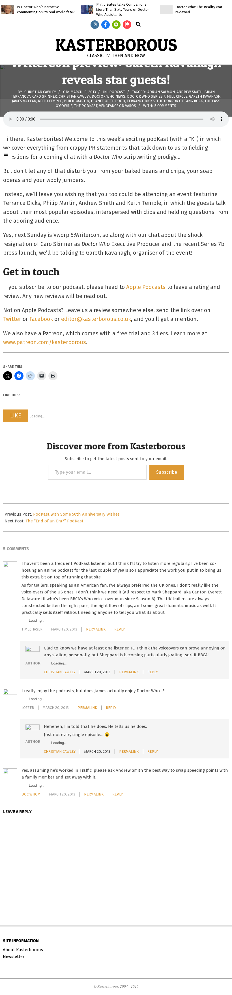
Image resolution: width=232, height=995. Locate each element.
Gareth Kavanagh (204, 96)
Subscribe (166, 472)
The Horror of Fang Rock (179, 101)
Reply (119, 629)
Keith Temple (50, 101)
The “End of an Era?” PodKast (54, 521)
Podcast (117, 91)
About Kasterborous (23, 949)
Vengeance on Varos (117, 106)
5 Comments (165, 106)
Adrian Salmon (161, 91)
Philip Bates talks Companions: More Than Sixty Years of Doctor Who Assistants (122, 9)
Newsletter (13, 956)
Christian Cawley (74, 96)
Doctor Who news (108, 96)
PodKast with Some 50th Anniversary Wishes (76, 514)
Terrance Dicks (141, 101)
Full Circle (177, 96)
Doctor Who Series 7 (146, 96)
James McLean (24, 101)
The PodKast (85, 106)
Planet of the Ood (108, 101)
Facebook (41, 319)
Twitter (12, 319)
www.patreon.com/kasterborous (44, 342)
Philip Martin (76, 101)
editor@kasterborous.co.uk (96, 319)
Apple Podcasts (146, 287)
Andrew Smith (190, 91)
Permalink (96, 629)
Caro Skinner (44, 96)
